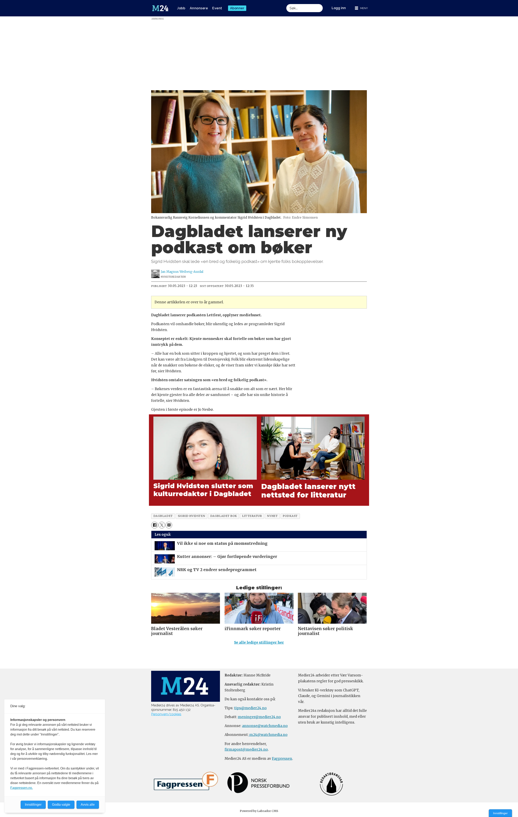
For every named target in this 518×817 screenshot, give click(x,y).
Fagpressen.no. (21, 787)
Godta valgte (61, 804)
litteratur (252, 516)
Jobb (181, 8)
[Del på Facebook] (154, 525)
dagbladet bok (223, 516)
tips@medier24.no (250, 708)
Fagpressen (282, 758)
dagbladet (163, 516)
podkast (290, 516)
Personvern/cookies (166, 714)
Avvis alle (88, 804)
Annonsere (199, 8)
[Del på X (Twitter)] (161, 525)
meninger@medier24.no (259, 717)
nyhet (272, 516)
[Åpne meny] (361, 8)
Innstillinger (500, 813)
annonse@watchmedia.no (265, 726)
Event (217, 8)
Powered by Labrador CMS (259, 811)
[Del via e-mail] (169, 525)
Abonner (237, 8)
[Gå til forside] (160, 8)
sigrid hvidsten (191, 516)
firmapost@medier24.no (246, 749)
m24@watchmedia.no (268, 734)
